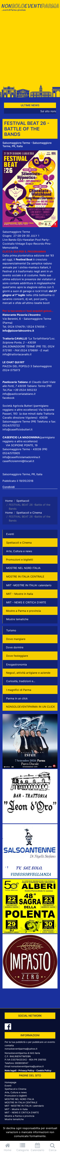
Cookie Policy (43, 1070)
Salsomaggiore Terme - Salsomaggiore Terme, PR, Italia (27, 144)
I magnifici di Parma (18, 689)
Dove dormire (14, 647)
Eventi (10, 534)
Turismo (11, 630)
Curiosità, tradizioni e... (20, 681)
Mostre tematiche (17, 619)
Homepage (10, 1082)
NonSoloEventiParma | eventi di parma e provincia (30, 9)
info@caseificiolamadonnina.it (21, 457)
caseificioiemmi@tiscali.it (18, 461)
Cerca (52, 1150)
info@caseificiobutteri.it (17, 429)
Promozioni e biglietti (19, 559)
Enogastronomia (16, 664)
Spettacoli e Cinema (19, 542)
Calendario (37, 1150)
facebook (8, 397)
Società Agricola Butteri (17, 405)
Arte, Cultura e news (19, 551)
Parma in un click (17, 698)
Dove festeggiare (17, 655)
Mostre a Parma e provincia (23, 610)
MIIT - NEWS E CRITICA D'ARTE (26, 602)
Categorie (22, 1150)
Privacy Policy (26, 1070)
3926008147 (21, 1063)
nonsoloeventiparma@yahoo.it (21, 1048)
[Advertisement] (30, 49)
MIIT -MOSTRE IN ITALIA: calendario (29, 585)
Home (7, 1150)
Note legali (10, 1070)
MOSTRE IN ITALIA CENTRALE (25, 576)
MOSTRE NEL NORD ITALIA (23, 568)
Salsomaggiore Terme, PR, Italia (22, 474)
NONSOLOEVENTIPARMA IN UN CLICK (30, 706)
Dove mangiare (15, 639)
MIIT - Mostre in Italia (19, 593)
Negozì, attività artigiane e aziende (28, 672)
